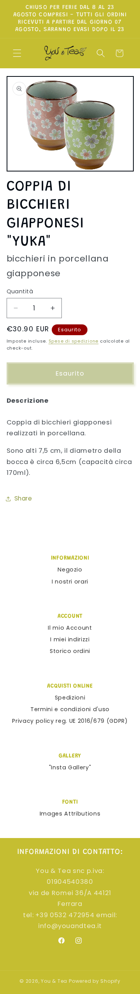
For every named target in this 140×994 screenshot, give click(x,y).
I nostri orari (70, 581)
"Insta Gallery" (70, 767)
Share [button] (23, 498)
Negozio (70, 569)
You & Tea (54, 981)
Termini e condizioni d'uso (70, 709)
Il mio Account (70, 628)
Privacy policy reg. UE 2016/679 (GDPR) (70, 721)
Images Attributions (70, 813)
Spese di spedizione (74, 341)
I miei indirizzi (70, 639)
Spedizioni (70, 697)
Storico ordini (70, 651)
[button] (17, 53)
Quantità (20, 291)
